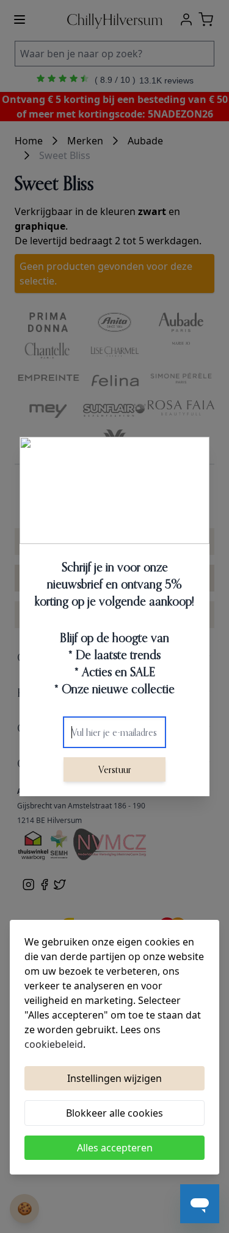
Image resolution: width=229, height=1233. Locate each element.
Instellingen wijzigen (114, 1078)
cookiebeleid (53, 1044)
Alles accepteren (115, 1147)
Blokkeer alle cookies (114, 1113)
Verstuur (114, 769)
